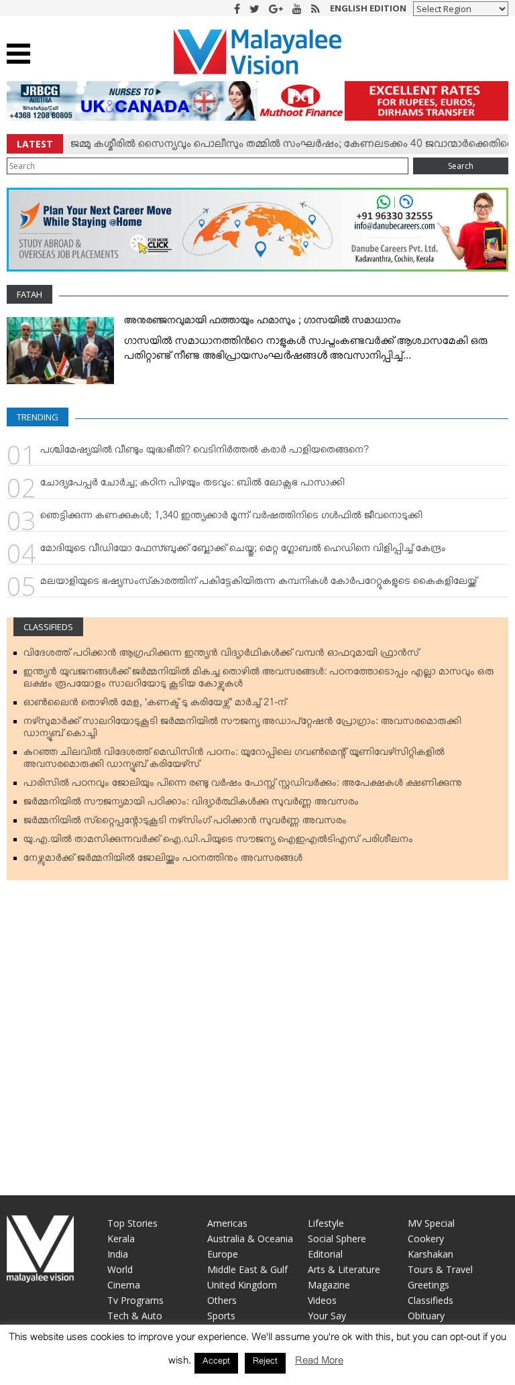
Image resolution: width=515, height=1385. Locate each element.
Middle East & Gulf (247, 1269)
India (117, 1254)
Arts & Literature (344, 1269)
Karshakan (430, 1254)
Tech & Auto (134, 1315)
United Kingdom (242, 1284)
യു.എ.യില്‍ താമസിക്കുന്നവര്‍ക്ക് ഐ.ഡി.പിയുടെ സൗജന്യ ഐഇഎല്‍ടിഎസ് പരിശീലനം (218, 842)
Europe (222, 1254)
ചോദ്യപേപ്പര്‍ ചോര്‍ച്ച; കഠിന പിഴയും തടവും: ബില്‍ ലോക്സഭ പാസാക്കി (192, 485)
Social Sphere (337, 1238)
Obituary (426, 1315)
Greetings (428, 1284)
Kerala (121, 1238)
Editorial (325, 1254)
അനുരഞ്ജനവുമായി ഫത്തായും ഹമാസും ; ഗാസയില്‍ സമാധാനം (262, 323)
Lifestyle (326, 1223)
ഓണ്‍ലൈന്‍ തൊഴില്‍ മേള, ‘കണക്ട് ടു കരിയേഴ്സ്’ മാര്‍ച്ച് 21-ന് (154, 705)
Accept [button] (216, 1363)
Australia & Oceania (250, 1238)
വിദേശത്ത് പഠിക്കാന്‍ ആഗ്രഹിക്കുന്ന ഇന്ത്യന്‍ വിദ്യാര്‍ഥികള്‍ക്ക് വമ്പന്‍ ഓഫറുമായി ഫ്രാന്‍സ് (221, 656)
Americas (227, 1223)
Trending (37, 417)
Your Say (327, 1315)
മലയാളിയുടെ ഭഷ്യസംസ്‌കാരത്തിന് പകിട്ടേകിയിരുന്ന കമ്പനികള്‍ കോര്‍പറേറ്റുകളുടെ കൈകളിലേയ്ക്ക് (258, 584)
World (120, 1269)
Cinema (123, 1284)
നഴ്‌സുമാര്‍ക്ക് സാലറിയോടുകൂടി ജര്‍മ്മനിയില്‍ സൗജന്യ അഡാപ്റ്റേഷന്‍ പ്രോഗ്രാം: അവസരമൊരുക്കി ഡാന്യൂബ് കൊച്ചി (242, 730)
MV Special (431, 1223)
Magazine (329, 1284)
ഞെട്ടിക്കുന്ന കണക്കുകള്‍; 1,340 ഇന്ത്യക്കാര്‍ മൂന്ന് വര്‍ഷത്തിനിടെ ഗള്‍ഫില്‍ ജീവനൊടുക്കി (231, 518)
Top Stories (132, 1223)
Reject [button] (265, 1363)
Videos (322, 1300)
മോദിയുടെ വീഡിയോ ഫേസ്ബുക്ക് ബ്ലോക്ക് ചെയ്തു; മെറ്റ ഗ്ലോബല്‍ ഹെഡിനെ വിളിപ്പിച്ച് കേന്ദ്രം (243, 551)
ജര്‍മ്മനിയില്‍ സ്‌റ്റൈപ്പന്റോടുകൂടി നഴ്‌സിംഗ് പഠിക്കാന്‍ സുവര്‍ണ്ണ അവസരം (185, 823)
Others (222, 1300)
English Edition (368, 8)
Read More (319, 1363)
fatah (29, 294)
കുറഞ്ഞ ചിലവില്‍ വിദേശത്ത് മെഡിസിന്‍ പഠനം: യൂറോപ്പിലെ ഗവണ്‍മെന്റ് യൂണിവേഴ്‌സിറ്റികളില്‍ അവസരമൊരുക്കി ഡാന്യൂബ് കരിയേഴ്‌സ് (234, 761)
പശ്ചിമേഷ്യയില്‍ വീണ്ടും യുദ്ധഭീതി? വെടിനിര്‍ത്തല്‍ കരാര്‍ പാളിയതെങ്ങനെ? (204, 452)
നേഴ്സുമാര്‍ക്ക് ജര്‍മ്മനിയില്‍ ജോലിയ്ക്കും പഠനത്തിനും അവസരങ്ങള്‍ (162, 861)
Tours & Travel (440, 1269)
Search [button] (460, 166)
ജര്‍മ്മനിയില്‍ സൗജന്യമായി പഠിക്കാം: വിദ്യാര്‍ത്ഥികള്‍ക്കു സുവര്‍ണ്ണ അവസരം (191, 804)
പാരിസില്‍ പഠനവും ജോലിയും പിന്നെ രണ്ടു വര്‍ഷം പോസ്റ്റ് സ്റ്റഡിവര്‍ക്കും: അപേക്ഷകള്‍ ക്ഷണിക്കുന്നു (242, 786)
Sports (221, 1315)
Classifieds (48, 627)
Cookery (426, 1238)
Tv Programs (135, 1300)
